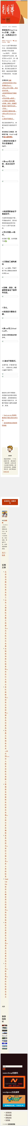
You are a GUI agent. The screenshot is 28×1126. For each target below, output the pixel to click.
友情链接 (9, 1112)
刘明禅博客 (11, 1124)
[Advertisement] (10, 436)
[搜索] (4, 1069)
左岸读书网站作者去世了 (5, 584)
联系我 (8, 1120)
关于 (3, 552)
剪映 (8, 42)
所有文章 (6, 472)
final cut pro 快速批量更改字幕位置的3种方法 (10, 417)
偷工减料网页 (8, 137)
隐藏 (9, 80)
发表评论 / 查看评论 (10, 502)
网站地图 (9, 1115)
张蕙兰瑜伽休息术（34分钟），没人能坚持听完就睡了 (7, 756)
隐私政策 (9, 1117)
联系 (3, 555)
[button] (4, 19)
